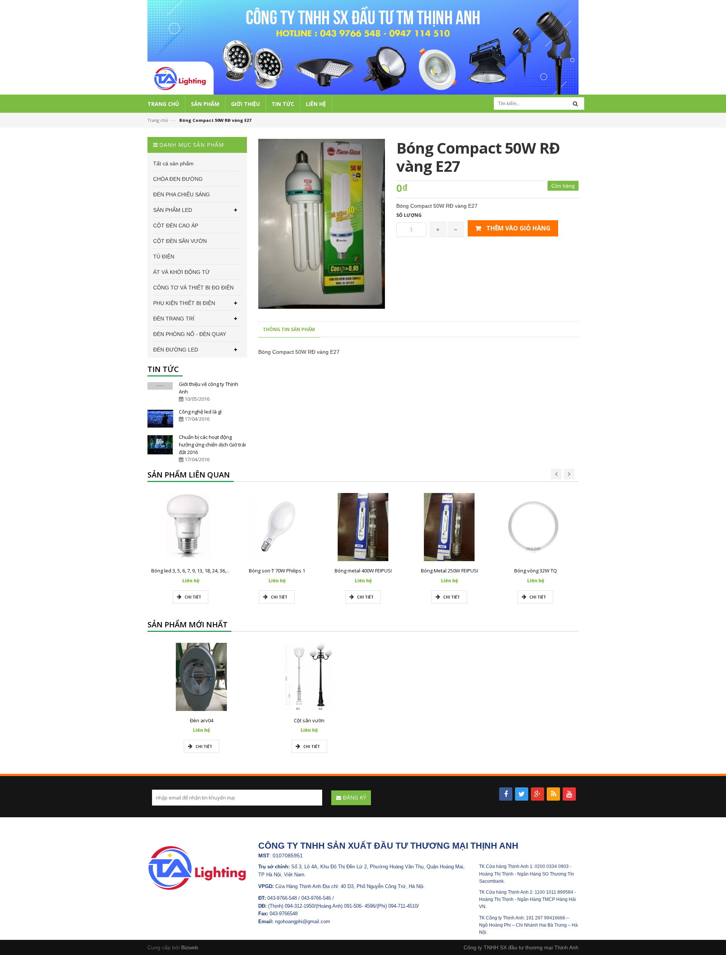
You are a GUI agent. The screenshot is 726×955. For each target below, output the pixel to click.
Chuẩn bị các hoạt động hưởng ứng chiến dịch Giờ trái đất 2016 (212, 445)
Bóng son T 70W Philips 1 (277, 570)
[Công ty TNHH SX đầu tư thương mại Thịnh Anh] (197, 868)
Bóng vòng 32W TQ (535, 570)
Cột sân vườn (309, 720)
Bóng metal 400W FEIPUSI (363, 570)
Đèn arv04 (201, 720)
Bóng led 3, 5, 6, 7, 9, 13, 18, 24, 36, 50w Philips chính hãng (215, 570)
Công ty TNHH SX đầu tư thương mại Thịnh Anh (521, 947)
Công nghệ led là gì (200, 411)
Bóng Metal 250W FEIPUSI (449, 570)
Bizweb (189, 947)
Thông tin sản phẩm (289, 329)
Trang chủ (157, 120)
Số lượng (409, 215)
